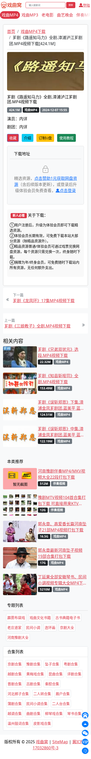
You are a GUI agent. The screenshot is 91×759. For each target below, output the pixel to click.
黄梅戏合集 (35, 673)
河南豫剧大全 (18, 637)
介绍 (27, 137)
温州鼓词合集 (18, 723)
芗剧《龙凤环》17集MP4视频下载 (44, 300)
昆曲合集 (56, 673)
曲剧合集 (33, 713)
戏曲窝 (42, 742)
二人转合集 (42, 693)
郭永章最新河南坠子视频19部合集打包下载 (60, 553)
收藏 (12, 137)
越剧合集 (15, 673)
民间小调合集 (37, 703)
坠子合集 (52, 664)
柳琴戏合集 (54, 713)
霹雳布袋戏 (16, 617)
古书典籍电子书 (67, 617)
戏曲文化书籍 (40, 617)
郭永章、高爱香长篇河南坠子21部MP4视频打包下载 (62, 527)
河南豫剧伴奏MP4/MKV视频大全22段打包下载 (61, 474)
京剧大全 (67, 627)
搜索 (71, 5)
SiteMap (60, 742)
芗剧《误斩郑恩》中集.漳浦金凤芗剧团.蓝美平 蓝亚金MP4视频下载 (61, 432)
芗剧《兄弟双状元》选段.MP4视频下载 (58, 352)
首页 (11, 31)
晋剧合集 (15, 683)
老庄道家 (14, 627)
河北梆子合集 (18, 693)
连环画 (50, 627)
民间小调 (33, 627)
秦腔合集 (52, 683)
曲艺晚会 (65, 15)
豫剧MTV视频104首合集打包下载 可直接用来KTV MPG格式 (62, 501)
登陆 (86, 5)
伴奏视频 (59, 483)
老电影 (47, 15)
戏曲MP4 (10, 15)
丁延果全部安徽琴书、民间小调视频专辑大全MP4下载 (62, 580)
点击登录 (68, 190)
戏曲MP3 (29, 15)
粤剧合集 (71, 664)
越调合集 (15, 713)
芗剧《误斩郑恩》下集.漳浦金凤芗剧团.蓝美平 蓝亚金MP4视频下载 (61, 405)
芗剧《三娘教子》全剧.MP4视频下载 (37, 326)
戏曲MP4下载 (33, 31)
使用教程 (66, 137)
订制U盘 (45, 137)
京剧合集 (15, 664)
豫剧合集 (33, 664)
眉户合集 (63, 693)
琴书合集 (74, 713)
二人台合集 (61, 703)
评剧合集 (74, 673)
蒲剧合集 (15, 703)
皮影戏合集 (42, 723)
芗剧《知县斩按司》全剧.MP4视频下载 (58, 379)
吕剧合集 (33, 683)
